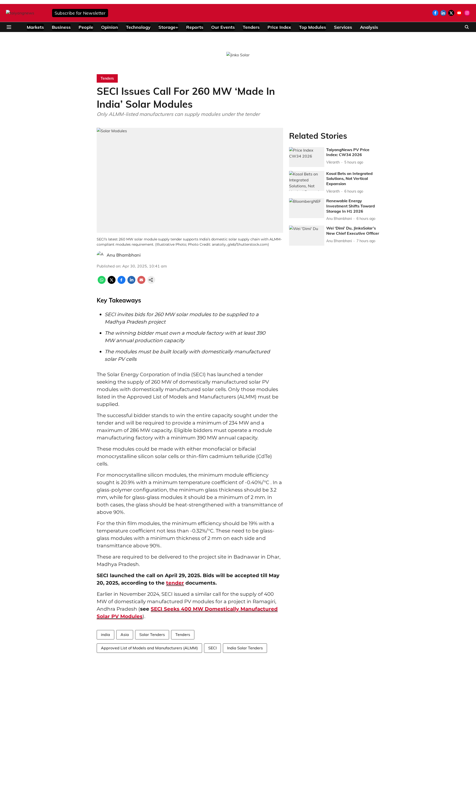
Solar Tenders (152, 634)
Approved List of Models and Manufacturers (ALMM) (149, 647)
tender (175, 583)
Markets (35, 27)
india (105, 634)
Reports (194, 27)
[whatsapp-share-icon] (102, 282)
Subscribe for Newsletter (80, 13)
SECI (212, 647)
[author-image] (101, 255)
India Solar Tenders (245, 647)
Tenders (251, 27)
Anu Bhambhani (124, 255)
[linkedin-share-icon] (131, 282)
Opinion (109, 27)
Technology (138, 27)
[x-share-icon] (112, 282)
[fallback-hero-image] (306, 157)
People (86, 27)
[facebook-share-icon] (121, 282)
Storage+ (168, 27)
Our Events (223, 27)
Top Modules (312, 27)
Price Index (279, 27)
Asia (124, 634)
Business (61, 27)
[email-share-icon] (141, 282)
